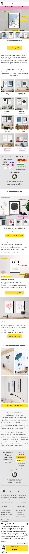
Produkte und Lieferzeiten (21, 518)
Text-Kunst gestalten (14, 336)
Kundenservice (19, 512)
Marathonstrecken (5, 518)
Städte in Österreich (5, 512)
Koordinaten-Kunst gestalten (15, 293)
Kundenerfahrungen (20, 514)
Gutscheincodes (4, 521)
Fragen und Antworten (20, 510)
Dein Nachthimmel (5, 516)
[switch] (3, 552)
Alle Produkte (4, 509)
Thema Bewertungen (17, 184)
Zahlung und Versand (20, 516)
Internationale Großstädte (6, 514)
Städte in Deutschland (5, 510)
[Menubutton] (26, 3)
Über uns (17, 509)
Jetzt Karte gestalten (14, 48)
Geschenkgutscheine (5, 519)
